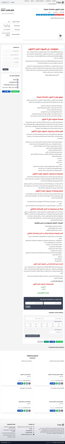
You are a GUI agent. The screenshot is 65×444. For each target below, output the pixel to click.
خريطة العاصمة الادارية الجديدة (8, 433)
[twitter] (60, 436)
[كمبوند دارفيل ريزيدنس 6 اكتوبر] (48, 366)
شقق (38, 14)
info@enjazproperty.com (26, 434)
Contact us (5, 2)
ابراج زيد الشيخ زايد (11, 436)
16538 (30, 428)
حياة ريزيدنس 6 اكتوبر (26, 374)
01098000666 (29, 430)
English (12, 2)
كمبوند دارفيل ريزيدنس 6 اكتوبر (55, 374)
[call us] (62, 383)
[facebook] (63, 436)
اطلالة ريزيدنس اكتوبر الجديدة (56, 401)
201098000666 (28, 432)
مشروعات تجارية (52, 3)
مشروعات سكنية (59, 14)
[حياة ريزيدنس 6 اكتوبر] (16, 366)
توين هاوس (44, 14)
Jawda (9, 442)
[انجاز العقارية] (60, 2)
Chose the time (58, 329)
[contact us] (59, 383)
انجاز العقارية (49, 442)
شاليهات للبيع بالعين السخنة (9, 434)
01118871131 (43, 293)
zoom (52, 383)
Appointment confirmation (32, 335)
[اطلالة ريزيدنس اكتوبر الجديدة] (48, 394)
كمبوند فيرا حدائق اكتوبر (25, 401)
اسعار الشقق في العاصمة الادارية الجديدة (9, 427)
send (28, 306)
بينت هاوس (51, 14)
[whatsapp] (57, 383)
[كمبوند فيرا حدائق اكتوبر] (16, 394)
